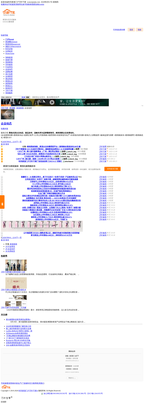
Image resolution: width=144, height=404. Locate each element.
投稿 (139, 30)
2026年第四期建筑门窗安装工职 (18, 326)
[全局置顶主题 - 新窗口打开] (2, 150)
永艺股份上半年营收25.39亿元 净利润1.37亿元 (51, 215)
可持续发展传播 (119, 30)
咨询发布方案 (112, 169)
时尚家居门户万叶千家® (28, 391)
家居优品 (12, 44)
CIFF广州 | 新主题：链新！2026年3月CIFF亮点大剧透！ (38, 159)
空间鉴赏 (9, 64)
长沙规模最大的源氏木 (17, 290)
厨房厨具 (9, 83)
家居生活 (9, 81)
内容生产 (17, 383)
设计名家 (9, 74)
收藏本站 (4, 4)
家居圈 (11, 42)
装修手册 (9, 60)
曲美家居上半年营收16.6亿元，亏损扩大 (52, 219)
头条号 (23, 4)
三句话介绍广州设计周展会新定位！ (38, 156)
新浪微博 (17, 4)
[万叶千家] (9, 16)
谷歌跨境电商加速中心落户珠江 (18, 343)
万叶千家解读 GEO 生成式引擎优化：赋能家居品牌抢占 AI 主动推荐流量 (44, 149)
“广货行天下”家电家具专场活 (17, 338)
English (41, 4)
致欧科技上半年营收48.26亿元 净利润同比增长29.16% (51, 205)
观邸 (13, 46)
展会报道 (9, 79)
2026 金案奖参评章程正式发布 (18, 345)
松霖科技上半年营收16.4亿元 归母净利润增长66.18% (51, 212)
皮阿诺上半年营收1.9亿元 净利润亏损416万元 (52, 203)
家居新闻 (20, 108)
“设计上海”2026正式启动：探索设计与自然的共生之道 (38, 154)
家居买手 (9, 88)
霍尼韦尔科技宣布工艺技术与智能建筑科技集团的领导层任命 (51, 189)
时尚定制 (9, 49)
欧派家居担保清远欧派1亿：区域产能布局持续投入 (51, 191)
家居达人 (9, 86)
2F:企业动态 (10, 249)
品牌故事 (9, 72)
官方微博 (32, 383)
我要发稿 (35, 4)
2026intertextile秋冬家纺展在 (17, 333)
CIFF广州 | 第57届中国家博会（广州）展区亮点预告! (39, 151)
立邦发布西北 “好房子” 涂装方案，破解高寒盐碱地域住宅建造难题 (51, 179)
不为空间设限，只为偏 (17, 307)
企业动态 (9, 69)
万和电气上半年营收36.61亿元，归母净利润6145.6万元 (51, 182)
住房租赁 (9, 51)
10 (10, 142)
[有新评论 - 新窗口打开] (2, 177)
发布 (7, 144)
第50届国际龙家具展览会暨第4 (18, 319)
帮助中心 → (72, 378)
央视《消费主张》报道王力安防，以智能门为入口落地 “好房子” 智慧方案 (51, 208)
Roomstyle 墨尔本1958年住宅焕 (18, 340)
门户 (9, 39)
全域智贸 (9, 76)
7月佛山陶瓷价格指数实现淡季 (18, 336)
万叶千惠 (9, 90)
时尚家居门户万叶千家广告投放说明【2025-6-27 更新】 (41, 161)
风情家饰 (9, 62)
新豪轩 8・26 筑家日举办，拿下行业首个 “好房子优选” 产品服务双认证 (49, 177)
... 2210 (13, 142)
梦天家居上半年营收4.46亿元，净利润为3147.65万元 (51, 235)
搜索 (23, 97)
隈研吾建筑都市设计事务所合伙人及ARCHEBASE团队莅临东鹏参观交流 (51, 200)
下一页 (19, 142)
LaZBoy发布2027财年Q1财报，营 (19, 331)
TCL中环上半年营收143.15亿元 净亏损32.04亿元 (51, 184)
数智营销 (10, 383)
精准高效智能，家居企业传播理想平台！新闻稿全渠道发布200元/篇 (54, 146)
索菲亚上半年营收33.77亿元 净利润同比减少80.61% (51, 217)
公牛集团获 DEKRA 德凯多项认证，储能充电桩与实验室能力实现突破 (52, 233)
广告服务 (25, 383)
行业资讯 (9, 67)
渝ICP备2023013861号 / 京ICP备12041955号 (86, 393)
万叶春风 (102, 159)
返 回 (3, 144)
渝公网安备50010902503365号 (55, 393)
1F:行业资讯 (10, 246)
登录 (131, 30)
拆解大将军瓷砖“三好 (16, 272)
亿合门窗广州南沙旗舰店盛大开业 (51, 193)
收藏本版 (4, 129)
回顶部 (3, 402)
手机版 (11, 4)
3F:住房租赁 (10, 251)
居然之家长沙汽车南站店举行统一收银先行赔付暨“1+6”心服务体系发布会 (51, 196)
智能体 (29, 4)
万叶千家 (4, 108)
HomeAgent (9, 53)
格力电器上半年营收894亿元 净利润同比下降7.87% (51, 186)
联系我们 (40, 383)
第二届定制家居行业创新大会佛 (18, 329)
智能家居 (9, 57)
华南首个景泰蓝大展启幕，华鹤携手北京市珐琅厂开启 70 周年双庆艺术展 (51, 210)
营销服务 (9, 93)
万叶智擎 (102, 146)
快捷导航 (4, 35)
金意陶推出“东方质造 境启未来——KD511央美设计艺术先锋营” (51, 198)
